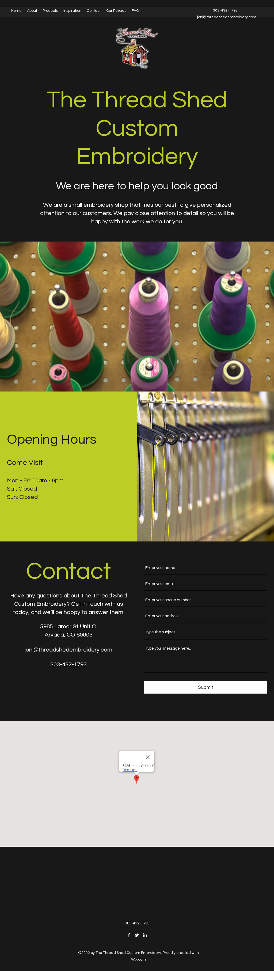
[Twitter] (137, 935)
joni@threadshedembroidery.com (68, 650)
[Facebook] (129, 935)
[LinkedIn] (145, 935)
